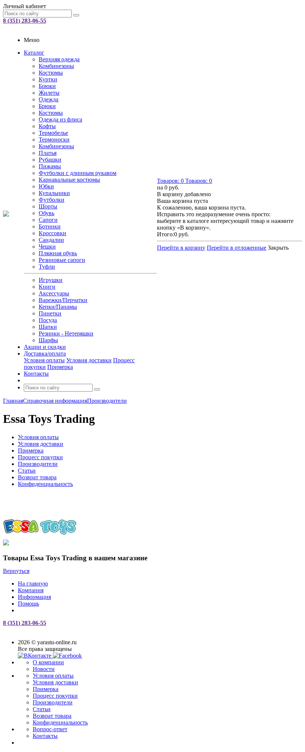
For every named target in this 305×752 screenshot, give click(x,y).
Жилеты (49, 93)
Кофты (47, 126)
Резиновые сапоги (62, 260)
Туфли (47, 266)
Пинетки (50, 313)
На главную (33, 583)
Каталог (34, 52)
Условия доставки (89, 360)
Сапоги (48, 220)
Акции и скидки (45, 347)
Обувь (46, 213)
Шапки (48, 327)
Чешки (47, 246)
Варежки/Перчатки (63, 300)
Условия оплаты (44, 360)
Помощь (28, 603)
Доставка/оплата (45, 353)
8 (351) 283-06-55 (24, 20)
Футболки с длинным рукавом (77, 173)
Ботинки (50, 226)
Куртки (48, 79)
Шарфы (48, 340)
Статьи (42, 709)
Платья (48, 153)
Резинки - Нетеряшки (66, 333)
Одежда (48, 99)
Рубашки (50, 159)
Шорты (48, 206)
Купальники (54, 193)
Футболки (51, 200)
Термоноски (54, 139)
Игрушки (50, 280)
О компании (48, 662)
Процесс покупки (55, 696)
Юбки (46, 186)
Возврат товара (52, 716)
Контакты (36, 373)
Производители (53, 702)
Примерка (60, 367)
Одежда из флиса (60, 119)
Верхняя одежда (59, 59)
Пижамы (50, 166)
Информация (34, 597)
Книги (47, 286)
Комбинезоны (56, 66)
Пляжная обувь (58, 253)
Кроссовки (52, 233)
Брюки (47, 86)
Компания (31, 590)
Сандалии (51, 240)
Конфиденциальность (60, 722)
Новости (44, 669)
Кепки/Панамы (58, 307)
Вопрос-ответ (50, 729)
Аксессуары (54, 293)
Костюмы (51, 72)
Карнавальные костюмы (69, 179)
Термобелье (53, 133)
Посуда (48, 320)
